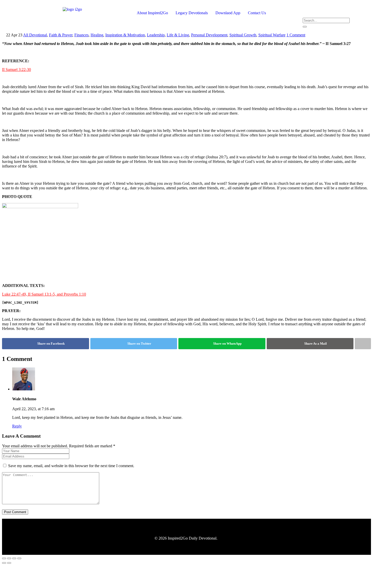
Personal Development (209, 35)
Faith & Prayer (60, 35)
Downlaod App (227, 13)
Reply (17, 426)
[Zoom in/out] (4, 558)
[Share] (14, 558)
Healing (97, 35)
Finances (81, 35)
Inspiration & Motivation (125, 35)
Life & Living (178, 35)
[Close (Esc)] (19, 558)
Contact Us (257, 13)
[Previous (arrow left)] (4, 563)
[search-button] (305, 26)
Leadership (156, 35)
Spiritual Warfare (271, 35)
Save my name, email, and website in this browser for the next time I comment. (71, 466)
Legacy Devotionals (192, 13)
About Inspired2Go (152, 13)
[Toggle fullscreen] (9, 558)
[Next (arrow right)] (9, 563)
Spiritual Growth (242, 35)
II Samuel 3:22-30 (16, 69)
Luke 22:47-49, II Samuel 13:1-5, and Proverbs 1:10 (44, 294)
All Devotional (35, 35)
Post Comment (15, 512)
